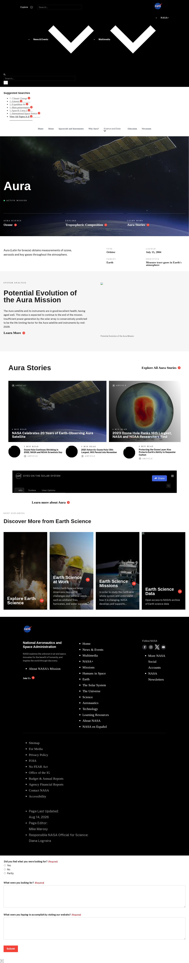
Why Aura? (93, 128)
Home (40, 128)
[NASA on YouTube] (163, 647)
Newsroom (146, 128)
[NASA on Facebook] (144, 647)
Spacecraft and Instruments (71, 128)
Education (132, 128)
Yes (9, 865)
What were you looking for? (24, 882)
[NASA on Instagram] (151, 647)
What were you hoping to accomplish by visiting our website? (42, 914)
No (8, 869)
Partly (10, 873)
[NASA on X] (157, 647)
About (51, 128)
